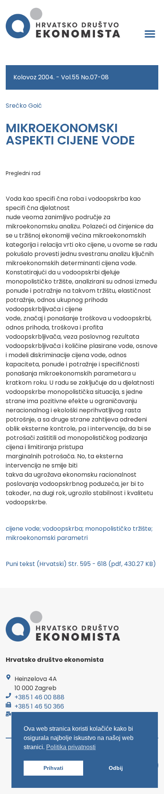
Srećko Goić (24, 105)
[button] (149, 33)
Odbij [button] (116, 768)
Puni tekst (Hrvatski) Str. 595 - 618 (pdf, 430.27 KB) (81, 563)
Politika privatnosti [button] (71, 747)
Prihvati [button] (53, 768)
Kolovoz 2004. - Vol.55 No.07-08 (61, 77)
